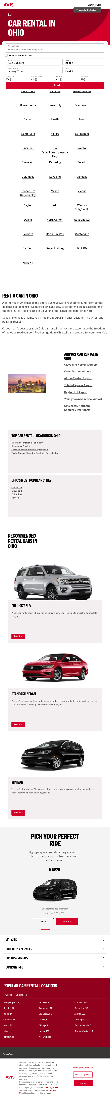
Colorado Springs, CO (84, 1031)
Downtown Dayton (20, 446)
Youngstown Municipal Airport (83, 399)
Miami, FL (7, 1031)
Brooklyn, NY (45, 1002)
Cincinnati (16, 487)
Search (57, 85)
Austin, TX (7, 1025)
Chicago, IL (44, 1025)
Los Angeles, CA (81, 1019)
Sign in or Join (94, 5)
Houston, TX (9, 1008)
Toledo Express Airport (78, 385)
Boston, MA (44, 1031)
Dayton (15, 497)
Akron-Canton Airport (78, 378)
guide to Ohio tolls (57, 332)
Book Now (66, 921)
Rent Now (18, 636)
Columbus (16, 494)
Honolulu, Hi (8, 1037)
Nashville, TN (45, 1037)
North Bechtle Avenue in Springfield (29, 449)
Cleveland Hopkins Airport (80, 364)
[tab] (9, 994)
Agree (83, 1083)
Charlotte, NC (9, 1019)
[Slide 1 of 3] (45, 929)
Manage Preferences (83, 1067)
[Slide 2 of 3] (55, 929)
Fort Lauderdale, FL (83, 1025)
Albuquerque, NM (11, 1002)
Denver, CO (44, 1019)
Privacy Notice (52, 1087)
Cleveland (16, 490)
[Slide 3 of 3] (64, 929)
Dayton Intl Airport (75, 392)
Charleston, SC (81, 1008)
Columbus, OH (80, 1002)
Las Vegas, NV (45, 1014)
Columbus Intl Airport (77, 371)
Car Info (42, 921)
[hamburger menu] (105, 5)
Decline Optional (83, 1074)
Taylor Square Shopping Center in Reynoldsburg (35, 453)
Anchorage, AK (46, 1008)
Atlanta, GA (79, 1014)
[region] (55, 1077)
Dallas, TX (7, 1014)
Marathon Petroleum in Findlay (27, 442)
